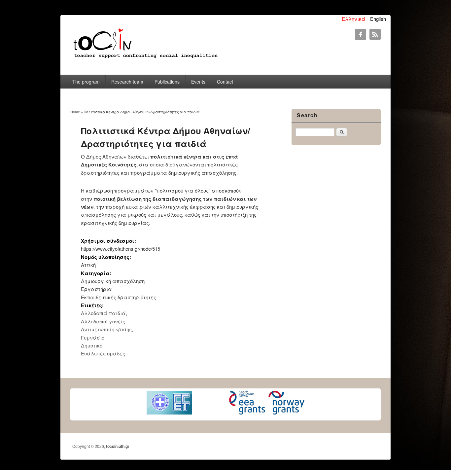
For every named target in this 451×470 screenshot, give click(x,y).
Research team (127, 81)
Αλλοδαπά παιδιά (103, 312)
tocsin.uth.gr (117, 446)
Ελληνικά (353, 18)
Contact (225, 81)
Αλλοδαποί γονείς (103, 321)
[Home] (145, 58)
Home (75, 111)
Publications (167, 81)
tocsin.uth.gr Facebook (360, 34)
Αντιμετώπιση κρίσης (106, 329)
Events (198, 81)
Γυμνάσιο (92, 337)
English (378, 18)
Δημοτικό (91, 345)
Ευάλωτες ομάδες (103, 353)
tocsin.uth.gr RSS (375, 34)
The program (86, 81)
